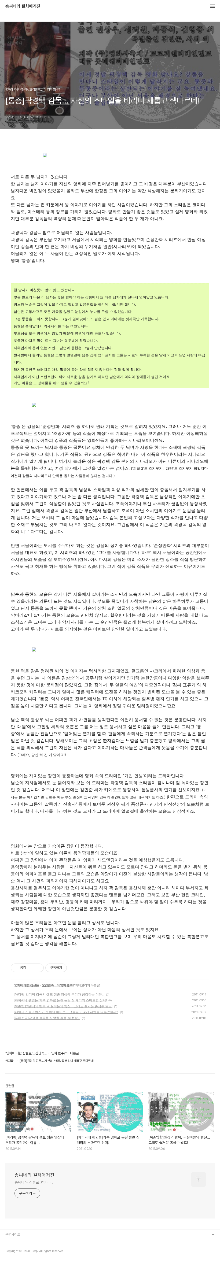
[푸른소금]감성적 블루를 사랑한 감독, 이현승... (47, 1018)
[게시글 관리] (37, 968)
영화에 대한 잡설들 (26, 985)
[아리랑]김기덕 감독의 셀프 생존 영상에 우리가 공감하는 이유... (59, 994)
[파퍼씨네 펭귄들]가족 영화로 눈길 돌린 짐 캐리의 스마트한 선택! (60, 1000)
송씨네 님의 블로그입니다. (33, 1182)
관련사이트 (12, 1234)
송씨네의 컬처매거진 (22, 6)
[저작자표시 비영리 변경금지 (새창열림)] (74, 968)
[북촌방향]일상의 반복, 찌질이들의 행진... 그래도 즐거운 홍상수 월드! (63, 1006)
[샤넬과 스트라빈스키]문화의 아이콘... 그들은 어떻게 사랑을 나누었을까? (66, 1012)
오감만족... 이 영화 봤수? (58, 985)
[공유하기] (31, 968)
